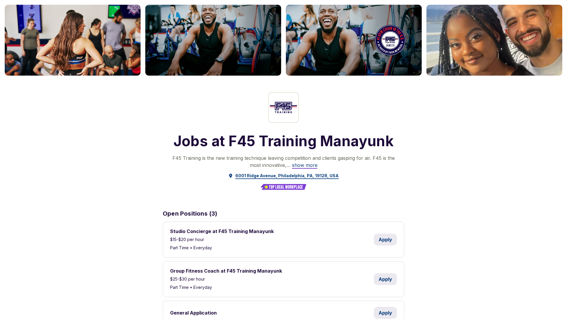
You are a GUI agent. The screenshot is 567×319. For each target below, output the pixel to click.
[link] (304, 165)
